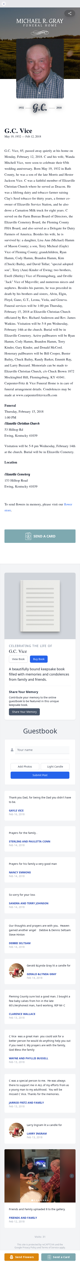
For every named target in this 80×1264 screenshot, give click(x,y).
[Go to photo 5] (41, 1200)
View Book (18, 659)
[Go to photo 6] (43, 1200)
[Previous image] (8, 1176)
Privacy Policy (29, 1247)
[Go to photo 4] (39, 1200)
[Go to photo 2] (34, 1200)
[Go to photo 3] (36, 1200)
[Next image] (72, 1176)
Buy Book (38, 659)
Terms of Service (50, 1247)
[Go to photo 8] (48, 1200)
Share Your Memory (24, 712)
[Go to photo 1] (32, 1200)
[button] (40, 1176)
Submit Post (40, 775)
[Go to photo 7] (45, 1200)
